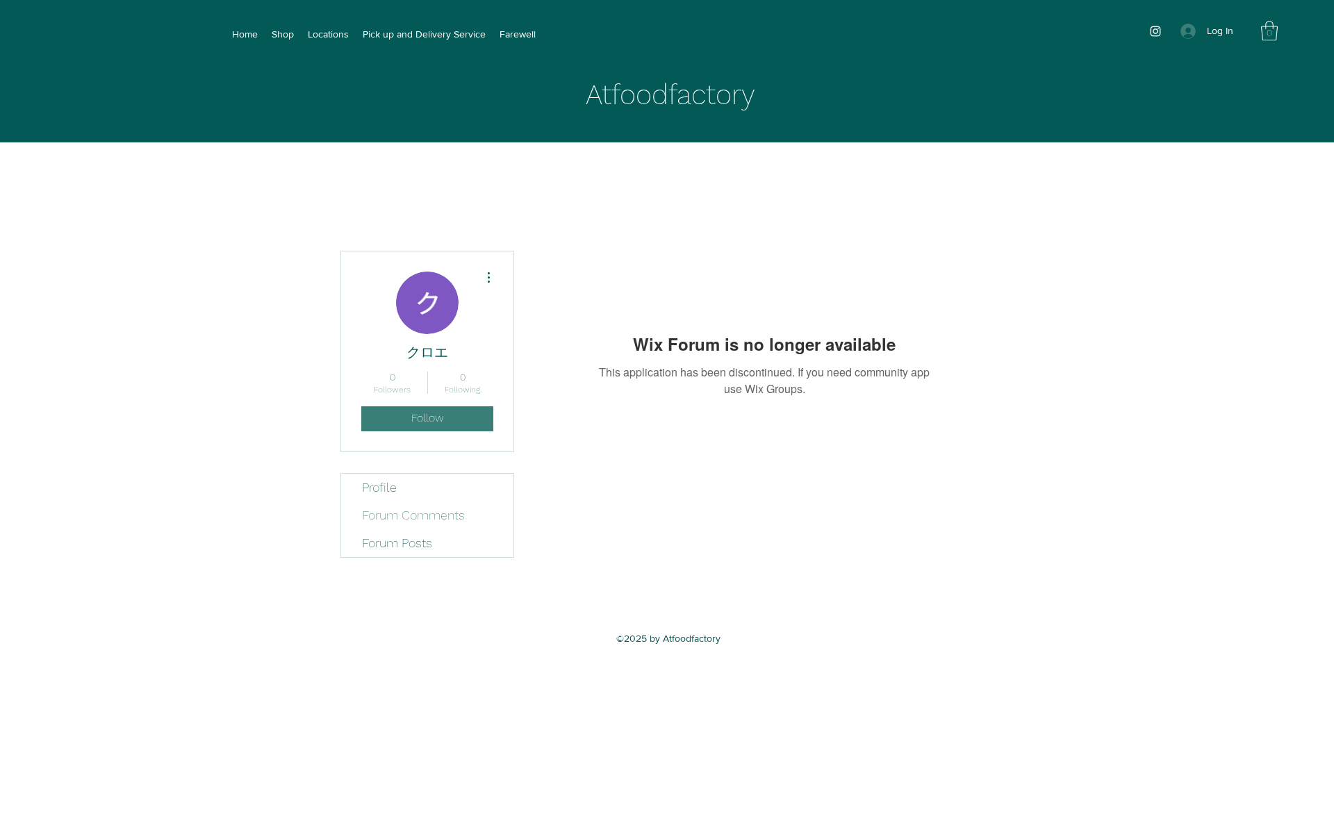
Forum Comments (413, 515)
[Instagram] (1155, 31)
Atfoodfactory (670, 94)
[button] (1269, 31)
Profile (379, 487)
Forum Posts (397, 542)
